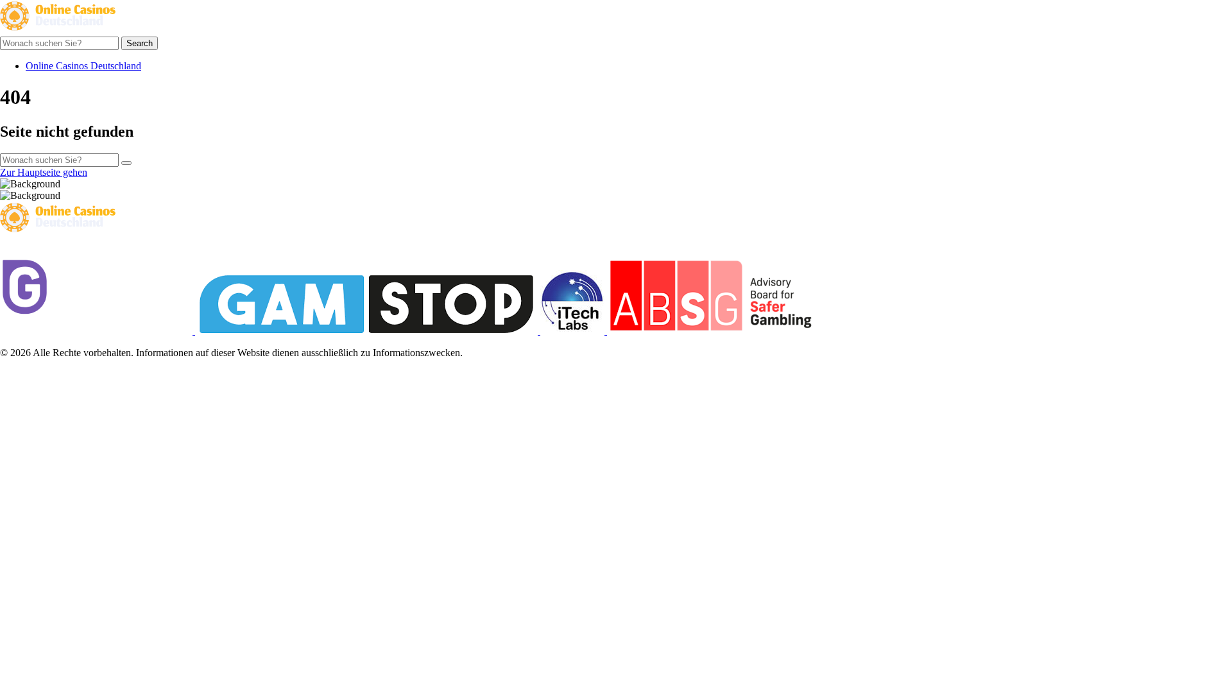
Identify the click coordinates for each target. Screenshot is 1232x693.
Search (139, 43)
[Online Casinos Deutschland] (58, 30)
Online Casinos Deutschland (83, 65)
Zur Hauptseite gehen (43, 172)
